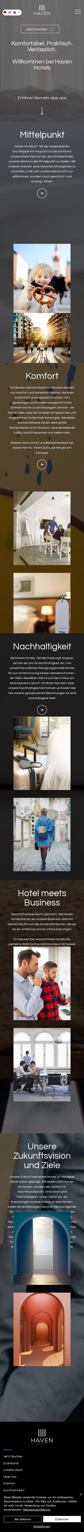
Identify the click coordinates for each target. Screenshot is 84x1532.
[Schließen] (78, 1496)
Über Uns (9, 1476)
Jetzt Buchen (13, 1456)
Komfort (9, 1483)
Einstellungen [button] (42, 1526)
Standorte (11, 1463)
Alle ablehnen (22, 1519)
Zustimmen (62, 1519)
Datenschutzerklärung (36, 1509)
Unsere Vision (13, 1469)
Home (7, 1449)
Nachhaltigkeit (14, 1490)
